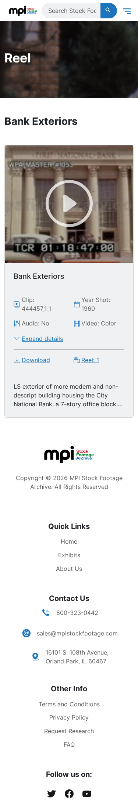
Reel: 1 (90, 360)
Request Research (69, 731)
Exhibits (69, 555)
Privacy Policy (69, 717)
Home (69, 541)
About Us (69, 568)
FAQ (69, 744)
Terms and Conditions (69, 704)
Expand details (42, 338)
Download (36, 360)
